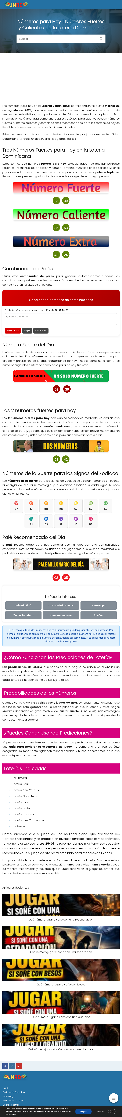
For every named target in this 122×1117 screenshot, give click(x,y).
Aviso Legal (9, 1096)
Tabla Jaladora (23, 615)
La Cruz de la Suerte (61, 605)
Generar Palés (13, 330)
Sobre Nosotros (11, 1104)
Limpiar (27, 330)
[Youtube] (19, 1066)
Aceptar (83, 1111)
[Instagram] (12, 1066)
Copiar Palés (40, 330)
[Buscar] (100, 37)
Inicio (5, 1087)
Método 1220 (23, 605)
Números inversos (61, 615)
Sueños (98, 615)
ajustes (12, 1114)
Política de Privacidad (14, 1092)
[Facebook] (5, 1066)
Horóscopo (98, 605)
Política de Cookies (13, 1100)
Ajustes (100, 1111)
